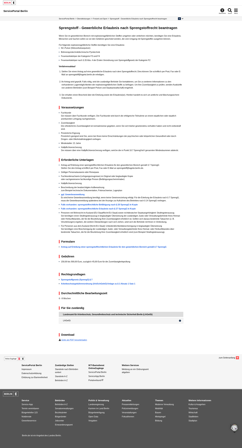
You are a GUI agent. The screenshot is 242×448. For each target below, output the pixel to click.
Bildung (158, 421)
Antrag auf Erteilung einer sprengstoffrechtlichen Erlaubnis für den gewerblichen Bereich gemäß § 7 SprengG (113, 247)
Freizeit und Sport (100, 19)
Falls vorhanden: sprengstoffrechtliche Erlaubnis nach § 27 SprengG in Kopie (98, 209)
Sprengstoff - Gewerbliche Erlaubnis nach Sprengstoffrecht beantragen (138, 19)
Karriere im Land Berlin (98, 408)
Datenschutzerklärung (31, 373)
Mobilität (159, 408)
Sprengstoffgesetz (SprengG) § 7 (76, 280)
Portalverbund (94, 380)
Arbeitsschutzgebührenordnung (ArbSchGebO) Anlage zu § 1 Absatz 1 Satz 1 (98, 284)
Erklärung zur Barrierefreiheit (35, 377)
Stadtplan (193, 421)
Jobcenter (59, 421)
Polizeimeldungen (130, 408)
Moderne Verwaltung (164, 404)
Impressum (27, 369)
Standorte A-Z (61, 376)
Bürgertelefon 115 (30, 412)
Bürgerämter (60, 417)
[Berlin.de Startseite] (9, 3)
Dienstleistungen (83, 19)
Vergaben (92, 421)
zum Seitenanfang (227, 358)
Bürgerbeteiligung (96, 412)
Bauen (158, 412)
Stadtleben (193, 417)
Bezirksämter (61, 412)
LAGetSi (67, 320)
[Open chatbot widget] (234, 428)
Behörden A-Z (61, 380)
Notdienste (26, 417)
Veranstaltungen (129, 412)
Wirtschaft (193, 412)
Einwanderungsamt (64, 425)
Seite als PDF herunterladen (74, 340)
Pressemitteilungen (130, 404)
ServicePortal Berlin (67, 19)
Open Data (93, 417)
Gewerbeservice (29, 421)
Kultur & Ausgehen (197, 404)
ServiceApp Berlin (96, 376)
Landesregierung (96, 404)
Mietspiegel (160, 417)
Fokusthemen (128, 417)
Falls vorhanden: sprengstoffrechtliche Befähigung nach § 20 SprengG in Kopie (99, 205)
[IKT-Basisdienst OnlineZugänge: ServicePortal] (14, 358)
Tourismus (193, 408)
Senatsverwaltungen (64, 408)
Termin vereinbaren (30, 408)
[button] (180, 18)
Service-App (27, 404)
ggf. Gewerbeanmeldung (73, 194)
